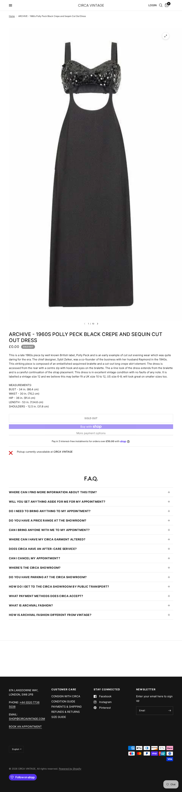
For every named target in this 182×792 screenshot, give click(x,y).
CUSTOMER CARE (63, 689)
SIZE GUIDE (58, 717)
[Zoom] (165, 36)
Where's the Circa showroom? (35, 567)
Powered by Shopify (70, 768)
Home (12, 16)
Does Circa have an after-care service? (43, 549)
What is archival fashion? (31, 605)
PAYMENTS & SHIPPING (66, 706)
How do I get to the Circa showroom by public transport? (59, 586)
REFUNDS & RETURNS (65, 711)
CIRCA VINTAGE (91, 5)
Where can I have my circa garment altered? (47, 539)
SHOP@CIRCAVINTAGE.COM (27, 718)
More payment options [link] (91, 433)
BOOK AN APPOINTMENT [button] (25, 726)
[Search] (161, 5)
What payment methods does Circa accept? (46, 596)
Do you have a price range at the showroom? (47, 520)
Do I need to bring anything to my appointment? (50, 511)
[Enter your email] (169, 710)
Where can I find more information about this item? (53, 492)
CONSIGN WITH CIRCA (65, 696)
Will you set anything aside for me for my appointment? (57, 501)
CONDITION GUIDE (63, 701)
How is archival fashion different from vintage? (50, 615)
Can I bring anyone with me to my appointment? (49, 530)
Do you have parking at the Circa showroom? (48, 577)
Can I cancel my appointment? (34, 558)
